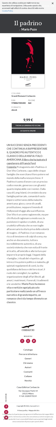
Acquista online (28, 131)
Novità (28, 380)
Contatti (28, 372)
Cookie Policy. (7, 11)
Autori (28, 367)
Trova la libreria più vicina (28, 125)
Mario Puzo (29, 29)
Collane (28, 376)
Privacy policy (22, 410)
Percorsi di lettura (28, 354)
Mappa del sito (34, 410)
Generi (28, 358)
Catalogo (28, 349)
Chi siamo (28, 363)
